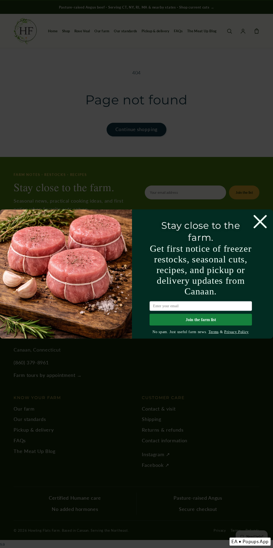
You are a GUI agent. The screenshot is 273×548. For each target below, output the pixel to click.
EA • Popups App (250, 541)
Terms (213, 332)
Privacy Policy (236, 332)
